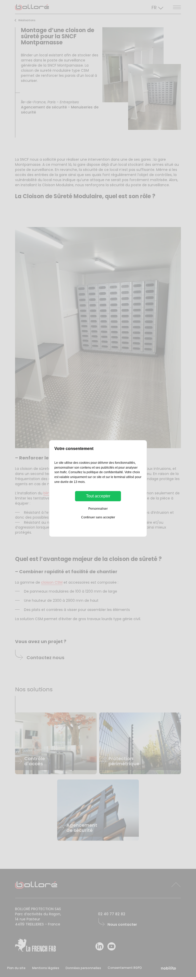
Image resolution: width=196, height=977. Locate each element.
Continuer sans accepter (98, 517)
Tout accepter (98, 496)
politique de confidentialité (105, 472)
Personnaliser (98, 508)
